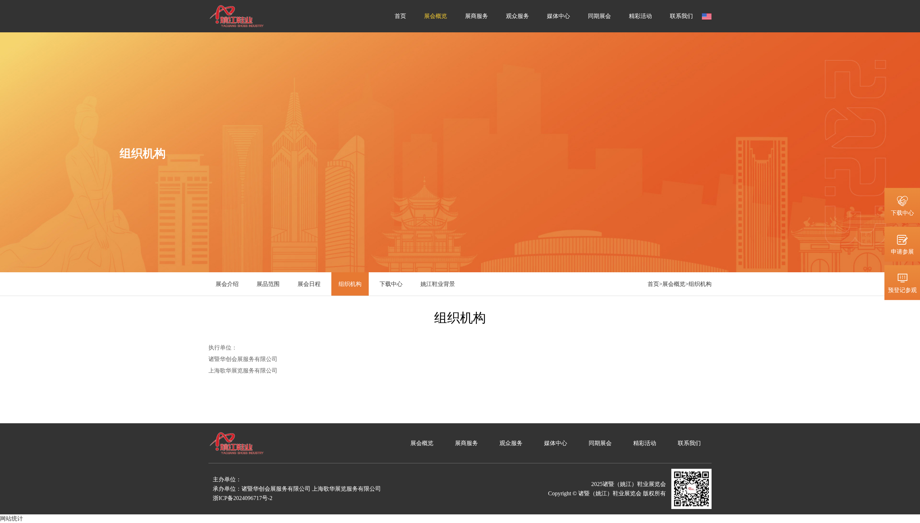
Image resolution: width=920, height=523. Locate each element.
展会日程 (309, 284)
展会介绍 (227, 284)
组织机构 (350, 284)
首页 (400, 16)
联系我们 (681, 16)
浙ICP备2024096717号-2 (242, 498)
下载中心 (391, 284)
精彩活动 (640, 16)
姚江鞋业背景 (437, 284)
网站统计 (11, 518)
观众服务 (517, 16)
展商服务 (476, 16)
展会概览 (435, 16)
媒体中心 (558, 16)
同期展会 (599, 16)
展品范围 (268, 284)
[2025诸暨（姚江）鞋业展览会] (236, 16)
